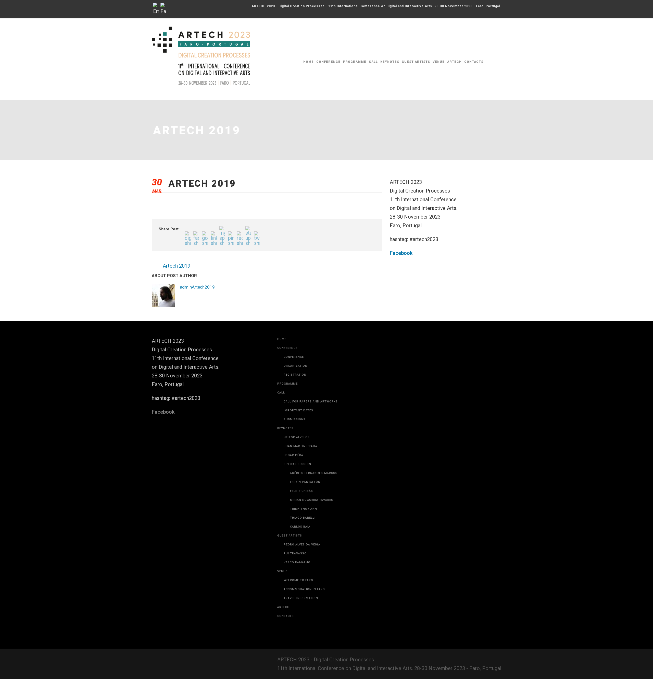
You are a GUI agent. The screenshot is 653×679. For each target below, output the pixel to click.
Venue (439, 62)
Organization (295, 365)
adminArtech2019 (197, 287)
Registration (295, 374)
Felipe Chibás (301, 491)
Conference (328, 62)
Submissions (295, 419)
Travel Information (301, 598)
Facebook (401, 253)
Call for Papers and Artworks (311, 401)
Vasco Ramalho (297, 562)
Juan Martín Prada (300, 446)
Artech (454, 62)
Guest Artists (416, 62)
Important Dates (298, 410)
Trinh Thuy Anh (303, 508)
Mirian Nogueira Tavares (311, 500)
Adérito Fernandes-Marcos (313, 473)
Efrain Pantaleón (305, 482)
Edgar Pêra (293, 455)
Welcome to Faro (298, 580)
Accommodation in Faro (304, 589)
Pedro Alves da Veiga (302, 544)
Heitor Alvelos (297, 437)
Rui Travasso (295, 553)
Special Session (297, 464)
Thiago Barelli (303, 517)
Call (373, 62)
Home (308, 62)
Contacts (473, 62)
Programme (354, 62)
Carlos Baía (300, 526)
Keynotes (389, 62)
